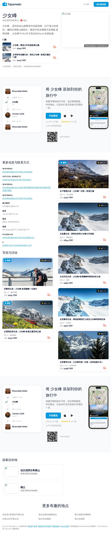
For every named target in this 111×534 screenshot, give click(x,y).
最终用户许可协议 (44, 526)
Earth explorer (90, 46)
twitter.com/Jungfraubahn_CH (17, 245)
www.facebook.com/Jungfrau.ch (18, 237)
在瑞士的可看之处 (10, 519)
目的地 (30, 526)
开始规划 (53, 115)
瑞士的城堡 (80, 519)
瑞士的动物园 (45, 519)
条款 (35, 526)
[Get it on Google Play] (72, 116)
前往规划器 (101, 4)
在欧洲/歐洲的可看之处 (13, 514)
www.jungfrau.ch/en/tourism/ (16, 179)
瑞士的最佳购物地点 (48, 514)
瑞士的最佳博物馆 (83, 514)
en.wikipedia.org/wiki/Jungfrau (17, 172)
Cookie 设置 (64, 526)
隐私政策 (56, 526)
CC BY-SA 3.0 (102, 46)
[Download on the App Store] (65, 116)
